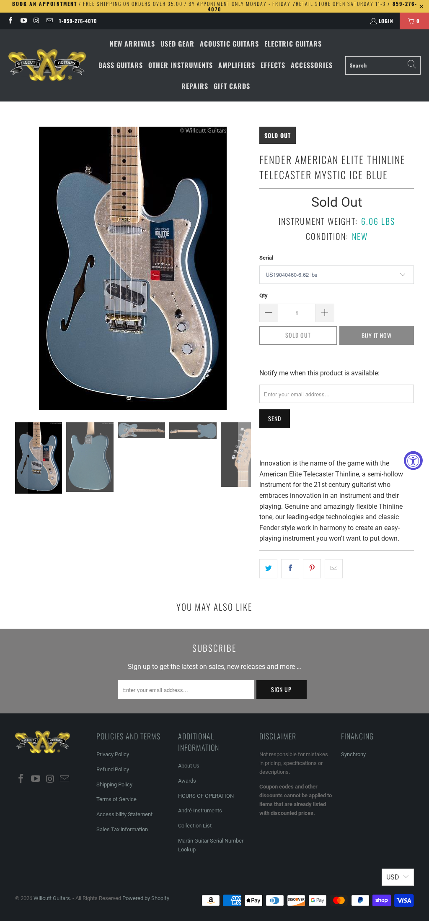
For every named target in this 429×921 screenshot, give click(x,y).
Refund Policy (112, 769)
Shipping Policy (114, 784)
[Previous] (21, 268)
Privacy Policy (112, 754)
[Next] (244, 268)
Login (386, 20)
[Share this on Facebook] (290, 568)
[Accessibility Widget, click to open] (413, 460)
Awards (187, 781)
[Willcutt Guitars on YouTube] (22, 20)
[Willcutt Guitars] (47, 65)
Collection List (195, 825)
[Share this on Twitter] (268, 568)
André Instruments (200, 810)
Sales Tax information (122, 829)
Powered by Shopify (145, 898)
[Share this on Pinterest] (312, 568)
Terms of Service (116, 799)
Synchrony (353, 754)
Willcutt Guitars (52, 898)
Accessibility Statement (124, 814)
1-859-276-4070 (78, 20)
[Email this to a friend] (334, 568)
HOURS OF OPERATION (206, 796)
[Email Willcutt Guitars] (49, 20)
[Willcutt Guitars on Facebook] (9, 20)
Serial (266, 258)
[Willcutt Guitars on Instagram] (36, 20)
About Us (188, 765)
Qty (263, 295)
